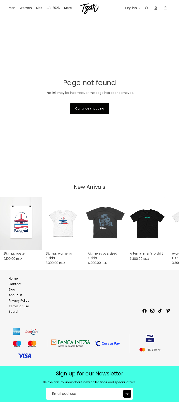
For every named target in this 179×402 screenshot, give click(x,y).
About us (15, 295)
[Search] (146, 8)
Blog (12, 289)
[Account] (156, 8)
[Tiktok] (160, 310)
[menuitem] (68, 8)
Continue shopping (89, 108)
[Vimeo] (167, 310)
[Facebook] (144, 310)
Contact (15, 284)
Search (14, 311)
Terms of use (19, 306)
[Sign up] (127, 394)
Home (13, 278)
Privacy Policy (19, 300)
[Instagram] (152, 310)
